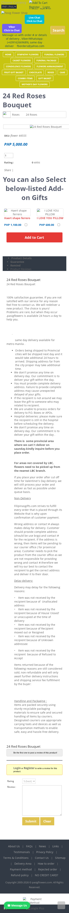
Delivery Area (22, 863)
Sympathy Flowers (28, 54)
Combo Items (25, 78)
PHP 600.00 (46, 225)
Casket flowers (22, 60)
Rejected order (47, 869)
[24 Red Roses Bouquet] (46, 127)
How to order (46, 863)
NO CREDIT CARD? (46, 875)
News (42, 846)
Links (55, 846)
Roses (51, 72)
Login (46, 7)
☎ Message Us (17, 905)
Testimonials (22, 852)
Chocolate (35, 72)
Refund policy (20, 875)
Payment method (21, 869)
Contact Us (42, 858)
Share (7, 170)
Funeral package (46, 60)
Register (34, 7)
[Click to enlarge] (17, 212)
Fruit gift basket (13, 72)
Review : (11, 787)
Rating (10, 781)
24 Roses (31, 114)
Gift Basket (44, 78)
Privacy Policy (44, 852)
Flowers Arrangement (50, 66)
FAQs (29, 846)
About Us (14, 846)
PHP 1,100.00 (12, 225)
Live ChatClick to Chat (34, 19)
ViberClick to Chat (12, 28)
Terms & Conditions (16, 858)
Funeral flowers (54, 54)
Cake (62, 72)
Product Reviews (20, 269)
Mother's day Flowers (35, 84)
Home (8, 54)
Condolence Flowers (18, 66)
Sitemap (60, 858)
